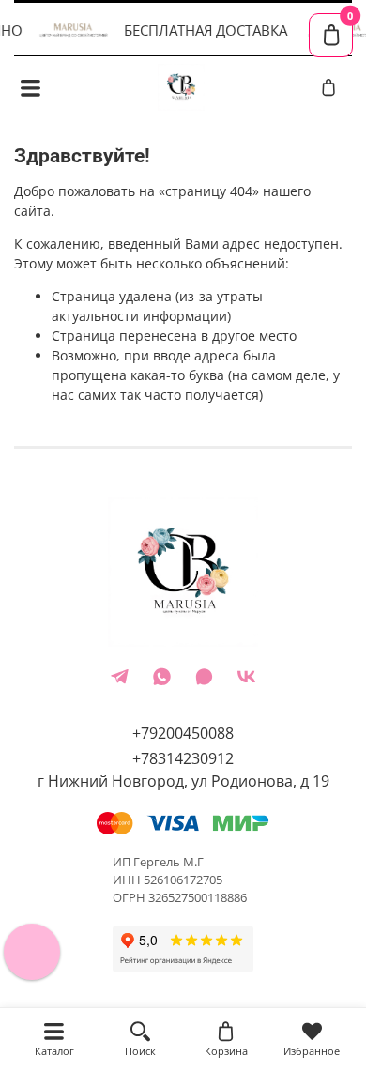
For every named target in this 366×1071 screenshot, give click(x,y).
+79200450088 (183, 733)
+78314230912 (183, 758)
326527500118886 (197, 898)
